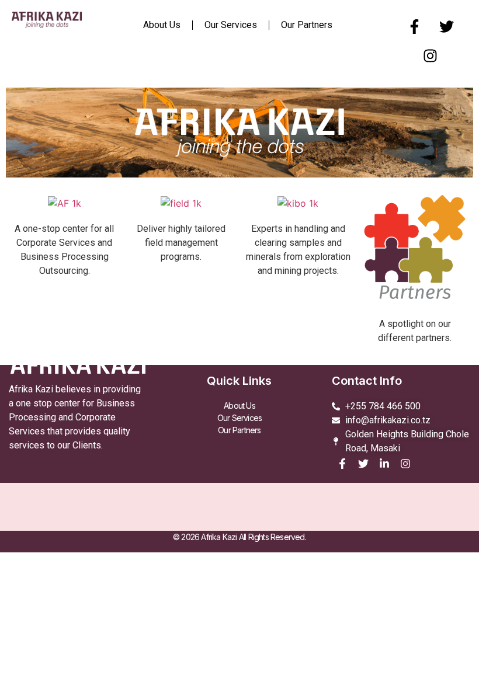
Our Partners (306, 24)
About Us (162, 24)
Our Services (230, 24)
